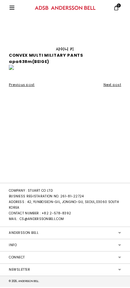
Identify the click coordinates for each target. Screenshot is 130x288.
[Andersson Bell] (65, 8)
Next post (112, 84)
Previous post (22, 84)
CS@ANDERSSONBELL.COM (42, 219)
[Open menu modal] (12, 8)
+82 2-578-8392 (56, 213)
